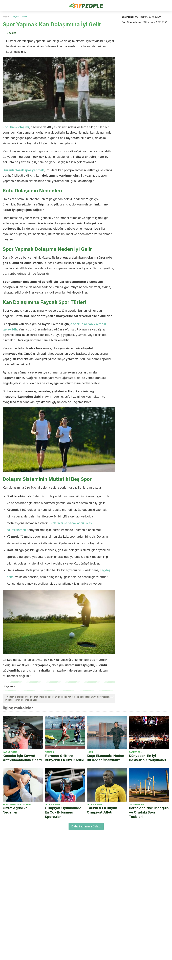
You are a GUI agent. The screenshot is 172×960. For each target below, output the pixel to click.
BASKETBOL (135, 752)
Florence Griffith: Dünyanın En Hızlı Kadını (64, 758)
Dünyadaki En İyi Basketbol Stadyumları (147, 758)
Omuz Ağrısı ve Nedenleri (15, 810)
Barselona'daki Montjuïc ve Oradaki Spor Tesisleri (149, 812)
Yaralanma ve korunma (17, 804)
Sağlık (6, 16)
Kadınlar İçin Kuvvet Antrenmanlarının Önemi (22, 758)
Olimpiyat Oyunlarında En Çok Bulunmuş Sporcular (63, 812)
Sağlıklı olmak (19, 16)
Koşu (90, 752)
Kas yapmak (10, 752)
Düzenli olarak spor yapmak (23, 170)
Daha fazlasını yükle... (86, 826)
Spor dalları (52, 804)
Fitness (49, 752)
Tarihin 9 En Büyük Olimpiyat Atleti (102, 810)
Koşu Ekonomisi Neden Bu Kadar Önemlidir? (105, 758)
